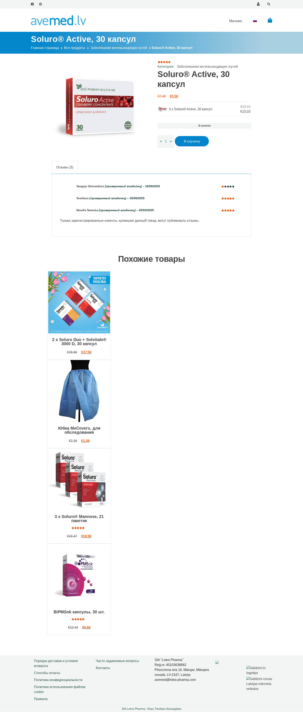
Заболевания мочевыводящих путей (118, 48)
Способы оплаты (47, 673)
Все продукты (74, 48)
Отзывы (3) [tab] (64, 167)
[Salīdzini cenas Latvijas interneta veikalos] (259, 683)
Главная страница (45, 48)
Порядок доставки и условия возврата (56, 663)
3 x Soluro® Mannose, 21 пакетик (79, 518)
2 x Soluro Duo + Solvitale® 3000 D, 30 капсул (79, 341)
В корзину (192, 141)
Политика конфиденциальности (58, 680)
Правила (41, 699)
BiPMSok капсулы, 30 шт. (79, 612)
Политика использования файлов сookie (60, 689)
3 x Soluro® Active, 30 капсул (190, 109)
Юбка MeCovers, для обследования (79, 430)
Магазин (235, 21)
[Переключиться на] (255, 20)
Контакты (103, 668)
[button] (270, 20)
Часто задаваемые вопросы (117, 661)
